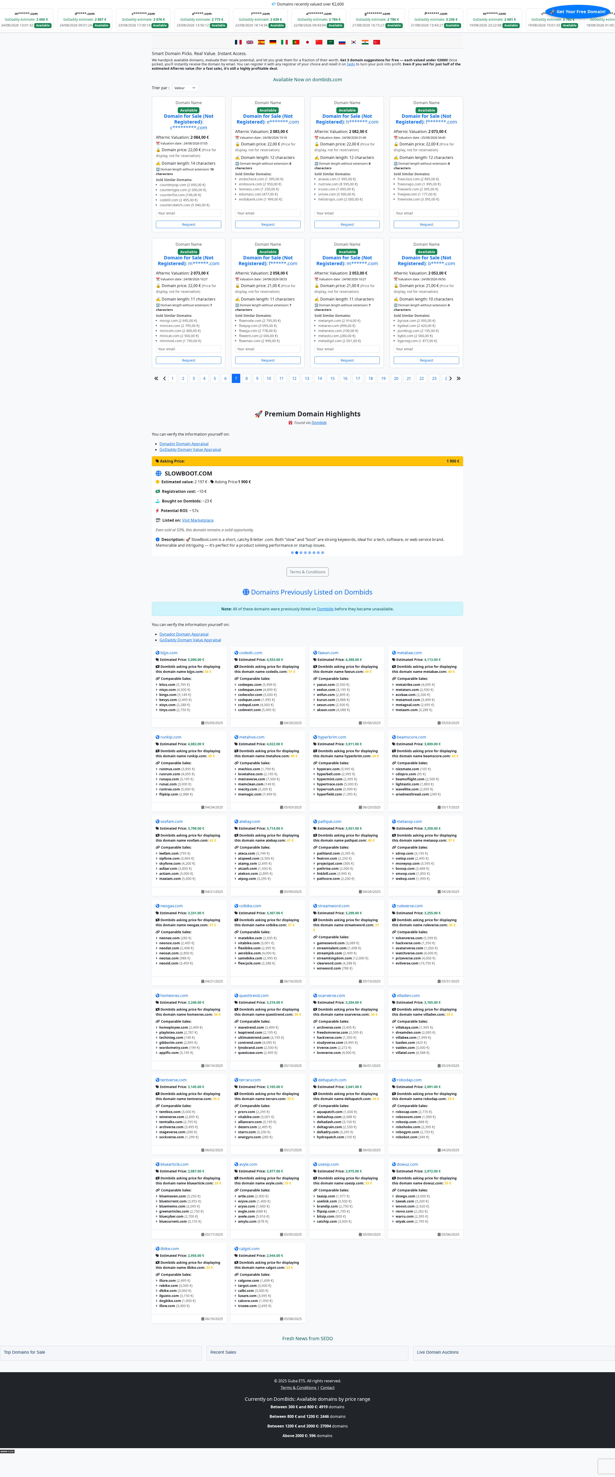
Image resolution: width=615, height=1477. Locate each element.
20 (396, 378)
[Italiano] (284, 42)
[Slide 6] (314, 553)
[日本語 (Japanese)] (307, 42)
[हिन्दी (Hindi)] (365, 42)
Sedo (351, 64)
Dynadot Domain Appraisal (184, 443)
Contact (327, 1387)
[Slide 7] (318, 553)
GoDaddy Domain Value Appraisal (190, 449)
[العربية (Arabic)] (330, 42)
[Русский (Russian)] (342, 42)
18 (371, 378)
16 (345, 378)
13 (307, 378)
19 (383, 378)
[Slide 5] (309, 553)
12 (294, 378)
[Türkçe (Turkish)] (376, 42)
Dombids (319, 422)
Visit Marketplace (198, 520)
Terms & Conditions (308, 572)
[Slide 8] (322, 553)
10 (269, 378)
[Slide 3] (301, 553)
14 (320, 378)
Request (188, 224)
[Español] (261, 42)
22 (421, 378)
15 (332, 378)
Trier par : (160, 87)
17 (358, 378)
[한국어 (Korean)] (353, 42)
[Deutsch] (272, 42)
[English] (249, 42)
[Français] (238, 42)
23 (434, 378)
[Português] (296, 42)
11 (281, 378)
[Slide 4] (305, 553)
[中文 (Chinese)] (319, 42)
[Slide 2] (296, 553)
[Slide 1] (292, 553)
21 (409, 378)
